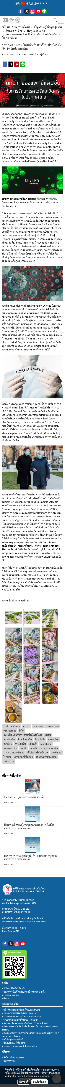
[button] (54, 20)
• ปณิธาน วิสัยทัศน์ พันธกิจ (13, 988)
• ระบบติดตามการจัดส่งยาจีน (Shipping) (19, 1013)
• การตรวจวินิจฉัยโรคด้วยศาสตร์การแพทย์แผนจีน (23, 991)
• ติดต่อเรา (6, 998)
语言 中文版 (24, 3)
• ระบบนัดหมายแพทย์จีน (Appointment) (19, 1019)
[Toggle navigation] (61, 20)
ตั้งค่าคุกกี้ (23, 1081)
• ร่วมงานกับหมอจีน (10, 995)
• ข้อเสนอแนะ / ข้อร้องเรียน (14, 1042)
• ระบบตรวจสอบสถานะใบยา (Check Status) (21, 1016)
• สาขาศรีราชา (8, 1060)
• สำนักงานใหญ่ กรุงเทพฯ (13, 1057)
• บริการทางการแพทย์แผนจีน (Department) (21, 1009)
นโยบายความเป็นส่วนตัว (22, 1076)
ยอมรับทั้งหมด (39, 1081)
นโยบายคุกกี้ (43, 1076)
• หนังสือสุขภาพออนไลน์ (12, 1039)
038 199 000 (24, 911)
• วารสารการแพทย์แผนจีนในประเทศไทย (19, 1046)
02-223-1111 (24, 908)
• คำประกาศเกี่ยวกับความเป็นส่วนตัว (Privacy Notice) (25, 1023)
